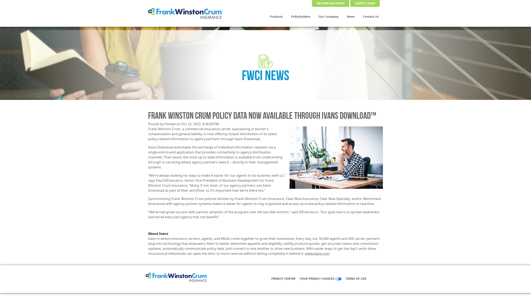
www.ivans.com (317, 253)
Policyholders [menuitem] (300, 16)
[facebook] (375, 279)
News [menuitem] (351, 16)
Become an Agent (331, 3)
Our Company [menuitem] (329, 16)
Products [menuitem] (276, 16)
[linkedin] (379, 279)
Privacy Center (283, 279)
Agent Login (365, 3)
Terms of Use (356, 279)
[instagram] (383, 279)
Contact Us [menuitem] (371, 16)
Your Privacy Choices (317, 279)
